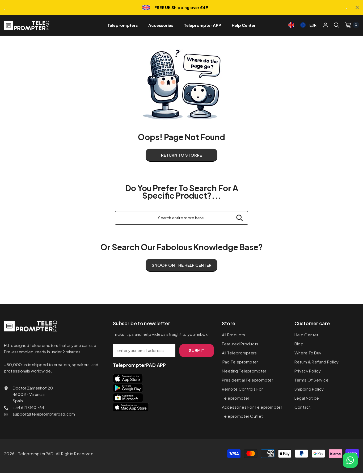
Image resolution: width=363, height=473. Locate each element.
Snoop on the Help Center (182, 264)
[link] (181, 84)
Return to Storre (181, 154)
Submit (196, 350)
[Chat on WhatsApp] (350, 460)
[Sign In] (325, 25)
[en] (291, 24)
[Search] (336, 25)
